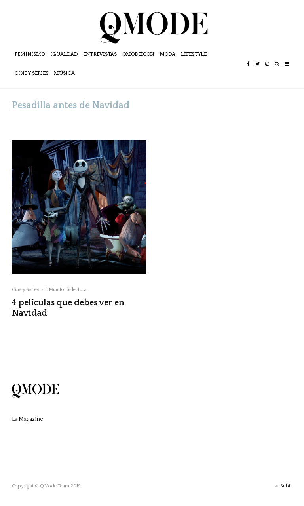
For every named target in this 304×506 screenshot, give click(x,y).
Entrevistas (100, 54)
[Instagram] (267, 69)
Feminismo (30, 54)
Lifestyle (194, 54)
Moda (167, 54)
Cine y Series (31, 73)
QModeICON (138, 54)
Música (64, 73)
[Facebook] (248, 69)
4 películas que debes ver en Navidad (68, 308)
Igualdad (64, 54)
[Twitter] (257, 69)
